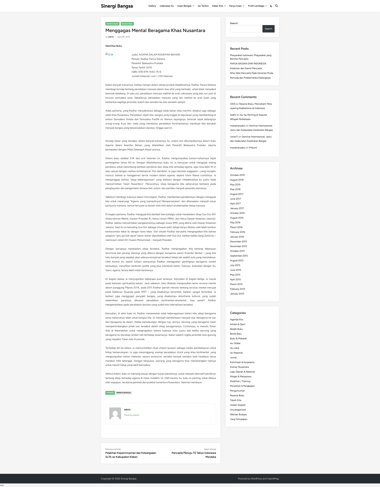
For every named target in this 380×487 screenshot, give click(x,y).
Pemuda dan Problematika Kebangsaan (250, 77)
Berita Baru (236, 333)
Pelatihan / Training (240, 381)
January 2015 (237, 293)
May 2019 (235, 184)
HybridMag (273, 478)
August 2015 (236, 260)
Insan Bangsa (184, 5)
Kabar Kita (217, 5)
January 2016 (237, 236)
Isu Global (235, 343)
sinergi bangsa (123, 393)
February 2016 (237, 232)
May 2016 (235, 222)
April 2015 (235, 279)
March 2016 (236, 227)
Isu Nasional (236, 352)
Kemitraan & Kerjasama (242, 362)
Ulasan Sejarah (238, 405)
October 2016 (237, 213)
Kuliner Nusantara (239, 367)
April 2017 (235, 203)
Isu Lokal (234, 348)
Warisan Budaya (238, 414)
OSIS (232, 103)
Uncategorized (238, 409)
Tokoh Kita (235, 400)
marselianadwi (237, 125)
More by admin (131, 415)
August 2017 (236, 194)
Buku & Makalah (238, 338)
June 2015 (235, 270)
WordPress (256, 478)
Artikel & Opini (112, 24)
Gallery (152, 5)
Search (234, 23)
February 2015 (237, 289)
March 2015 (236, 284)
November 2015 (238, 246)
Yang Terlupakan (238, 419)
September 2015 (239, 255)
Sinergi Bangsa (117, 6)
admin (111, 37)
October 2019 (237, 175)
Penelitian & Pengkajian (242, 386)
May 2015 (235, 274)
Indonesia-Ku (167, 5)
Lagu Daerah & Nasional (242, 371)
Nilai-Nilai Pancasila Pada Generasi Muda (251, 73)
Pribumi (253, 147)
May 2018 (235, 189)
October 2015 (237, 251)
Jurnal (233, 357)
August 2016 (236, 217)
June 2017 (235, 198)
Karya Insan (235, 5)
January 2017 (237, 208)
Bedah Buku (236, 329)
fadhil (233, 114)
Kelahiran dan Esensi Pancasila (246, 68)
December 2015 (238, 241)
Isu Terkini (203, 5)
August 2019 (236, 179)
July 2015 (235, 265)
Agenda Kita (236, 319)
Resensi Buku (127, 24)
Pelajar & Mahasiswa (240, 376)
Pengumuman (237, 390)
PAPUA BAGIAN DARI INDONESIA (248, 63)
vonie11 (234, 136)
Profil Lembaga (256, 5)
